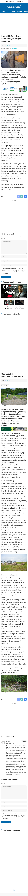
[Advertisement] (14, 215)
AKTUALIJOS (14, 48)
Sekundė (3, 48)
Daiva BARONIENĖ (5, 384)
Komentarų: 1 (4, 385)
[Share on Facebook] (5, 45)
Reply (24, 741)
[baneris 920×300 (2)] (14, 429)
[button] (7, 45)
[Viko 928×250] (14, 89)
